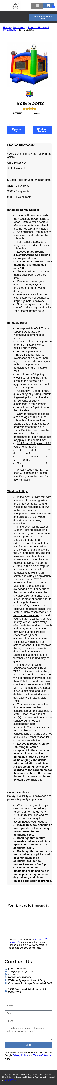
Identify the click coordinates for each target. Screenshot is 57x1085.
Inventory (19, 27)
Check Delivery (42, 130)
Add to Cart (17, 130)
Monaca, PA (41, 939)
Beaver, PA (14, 942)
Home (7, 27)
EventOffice (11, 1079)
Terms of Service (42, 1055)
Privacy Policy (20, 1055)
